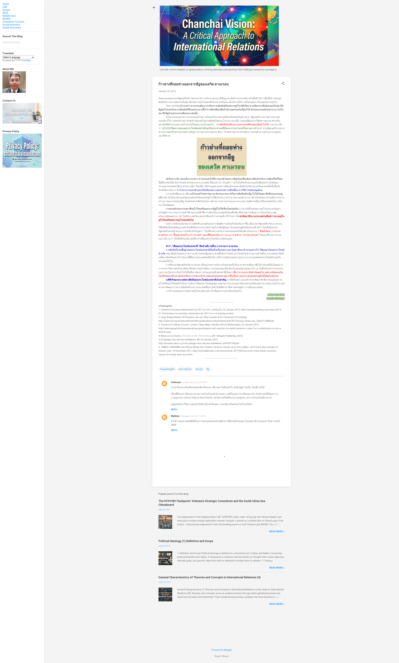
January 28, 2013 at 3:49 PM (194, 382)
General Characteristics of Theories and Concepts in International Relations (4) (210, 577)
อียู (208, 369)
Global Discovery (11, 27)
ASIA (5, 12)
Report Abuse (222, 656)
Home (5, 3)
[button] (283, 83)
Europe (6, 9)
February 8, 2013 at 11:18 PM (193, 416)
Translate (26, 60)
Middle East (9, 15)
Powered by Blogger (222, 650)
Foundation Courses (13, 21)
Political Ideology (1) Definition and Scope (186, 541)
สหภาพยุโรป (185, 369)
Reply (174, 409)
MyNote (175, 416)
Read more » (277, 531)
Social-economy (11, 24)
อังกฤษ (199, 369)
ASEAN (6, 18)
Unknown (176, 382)
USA (4, 6)
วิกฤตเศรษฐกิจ (167, 369)
